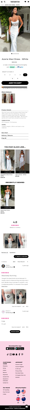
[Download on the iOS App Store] (10, 349)
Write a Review (22, 257)
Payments (5, 374)
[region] (15, 240)
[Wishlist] (25, 2)
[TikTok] (7, 354)
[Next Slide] (26, 240)
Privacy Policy (18, 370)
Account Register (19, 366)
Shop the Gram (6, 392)
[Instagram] (10, 354)
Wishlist (17, 377)
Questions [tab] (12, 253)
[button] (5, 74)
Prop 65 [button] (4, 138)
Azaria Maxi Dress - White (12, 4)
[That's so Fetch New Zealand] (23, 399)
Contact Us (5, 382)
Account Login (18, 364)
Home (2, 4)
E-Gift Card (18, 368)
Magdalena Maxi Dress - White (7, 175)
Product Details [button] (6, 110)
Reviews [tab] (5, 253)
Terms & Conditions (19, 408)
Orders (4, 370)
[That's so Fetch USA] (23, 392)
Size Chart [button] (5, 132)
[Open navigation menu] (2, 2)
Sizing (4, 368)
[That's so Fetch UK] (18, 399)
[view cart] (28, 2)
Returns (5, 372)
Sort (14, 261)
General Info (6, 376)
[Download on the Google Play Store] (19, 349)
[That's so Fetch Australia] (18, 392)
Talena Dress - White (20, 174)
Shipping (5, 366)
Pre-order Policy (19, 373)
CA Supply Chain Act (20, 375)
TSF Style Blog (6, 389)
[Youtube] (13, 354)
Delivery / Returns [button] (7, 135)
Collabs (4, 394)
